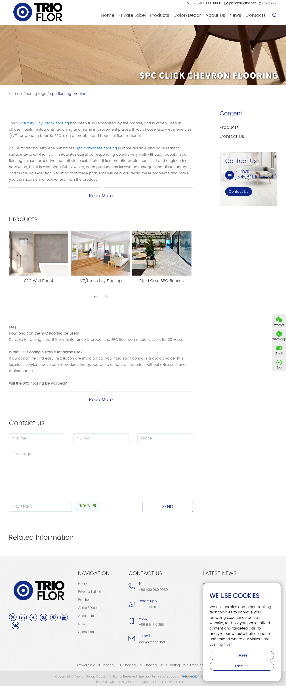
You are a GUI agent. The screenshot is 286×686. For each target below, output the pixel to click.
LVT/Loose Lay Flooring (100, 281)
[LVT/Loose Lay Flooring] (100, 253)
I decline (241, 666)
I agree (241, 655)
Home (107, 15)
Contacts (256, 15)
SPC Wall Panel (38, 281)
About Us (215, 15)
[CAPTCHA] (87, 507)
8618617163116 (149, 607)
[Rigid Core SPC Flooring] (161, 253)
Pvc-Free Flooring (196, 665)
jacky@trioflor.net (242, 3)
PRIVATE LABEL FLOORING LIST (162, 682)
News (235, 15)
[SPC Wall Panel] (38, 253)
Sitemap (144, 676)
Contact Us (232, 136)
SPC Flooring (126, 665)
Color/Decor (187, 15)
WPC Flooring (170, 665)
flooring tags (35, 94)
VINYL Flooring (103, 665)
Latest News (220, 573)
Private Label (132, 15)
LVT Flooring (148, 665)
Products (159, 15)
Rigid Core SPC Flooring (161, 281)
